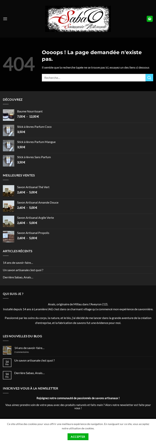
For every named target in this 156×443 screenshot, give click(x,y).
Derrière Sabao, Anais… (18, 277)
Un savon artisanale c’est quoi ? (23, 270)
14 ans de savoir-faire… (18, 262)
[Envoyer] (149, 77)
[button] (5, 18)
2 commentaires (24, 352)
